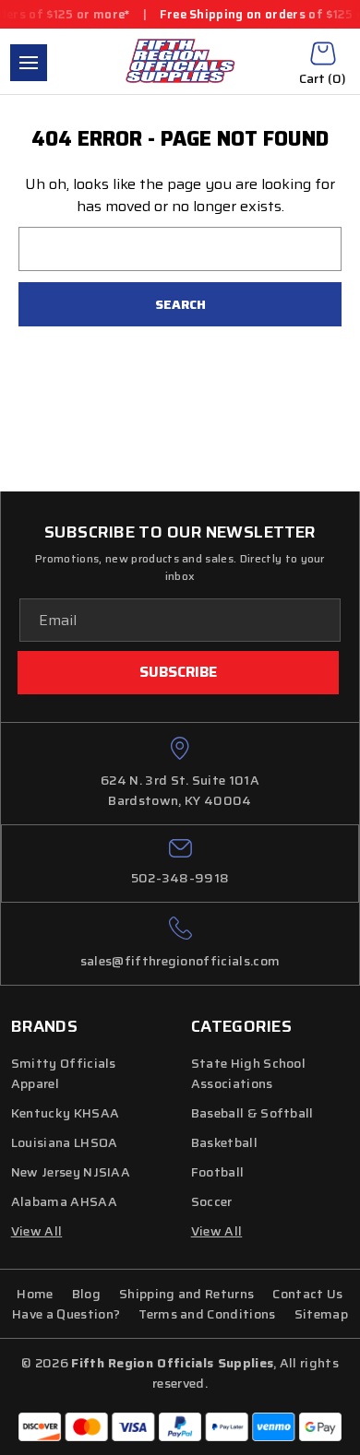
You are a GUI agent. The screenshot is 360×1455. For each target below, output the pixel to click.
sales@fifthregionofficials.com (180, 961)
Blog (86, 1293)
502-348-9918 (180, 878)
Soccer (212, 1201)
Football (218, 1172)
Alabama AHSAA (64, 1201)
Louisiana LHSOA (64, 1142)
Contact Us (307, 1293)
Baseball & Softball (252, 1113)
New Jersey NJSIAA (70, 1172)
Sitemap (321, 1314)
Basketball (224, 1142)
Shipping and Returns (186, 1293)
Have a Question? (66, 1314)
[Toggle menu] (28, 62)
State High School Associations (248, 1073)
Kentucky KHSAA (65, 1113)
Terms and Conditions (206, 1314)
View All (217, 1231)
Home (35, 1293)
